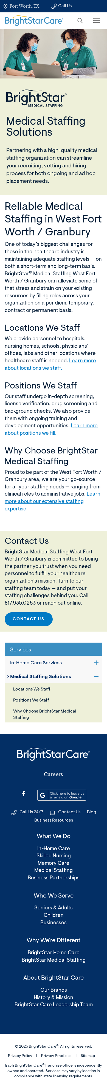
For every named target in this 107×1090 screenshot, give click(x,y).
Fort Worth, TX (24, 6)
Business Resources (53, 820)
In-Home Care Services (36, 663)
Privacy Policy (20, 1056)
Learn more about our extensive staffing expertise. (52, 502)
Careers (53, 775)
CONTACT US (29, 619)
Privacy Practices (56, 1056)
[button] (80, 20)
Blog (91, 812)
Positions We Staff (31, 700)
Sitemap (88, 1056)
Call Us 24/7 (31, 812)
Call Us (65, 6)
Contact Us (69, 812)
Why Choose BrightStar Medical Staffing (44, 714)
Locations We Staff (31, 689)
